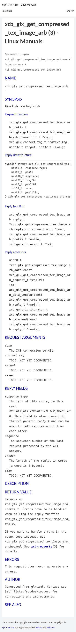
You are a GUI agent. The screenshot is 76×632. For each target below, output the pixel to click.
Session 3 (7, 11)
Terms (39, 627)
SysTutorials (10, 5)
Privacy (51, 627)
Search (70, 11)
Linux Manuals (28, 4)
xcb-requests (41, 546)
